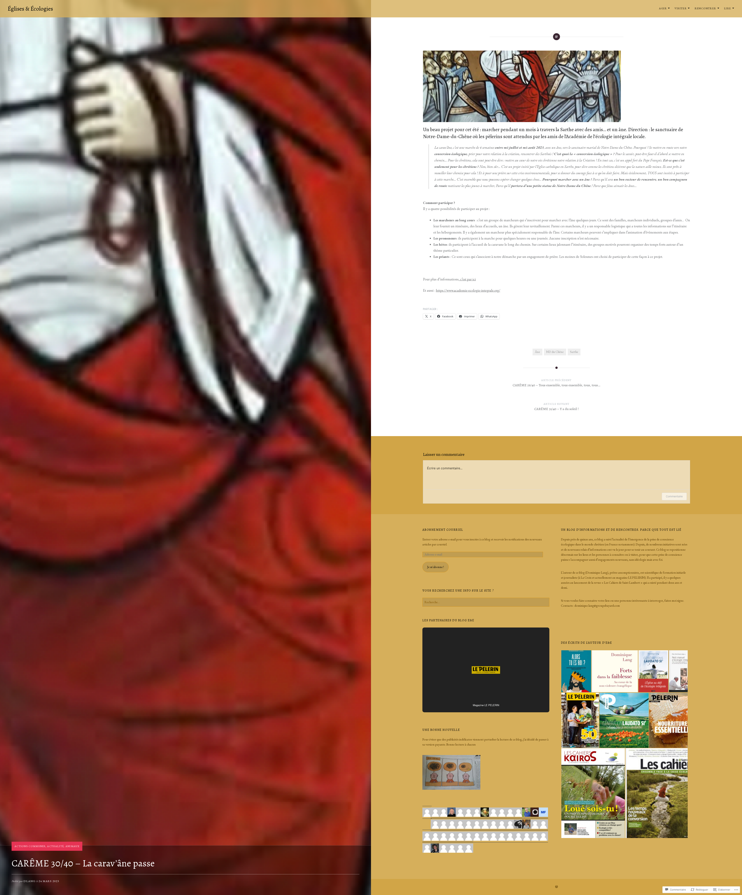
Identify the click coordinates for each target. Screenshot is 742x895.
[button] (576, 671)
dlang (30, 881)
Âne (537, 352)
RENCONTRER (705, 8)
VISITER (681, 8)
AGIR (663, 8)
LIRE (727, 8)
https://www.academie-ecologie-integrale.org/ (468, 290)
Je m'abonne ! (435, 567)
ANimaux (72, 846)
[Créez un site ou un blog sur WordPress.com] (556, 887)
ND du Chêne (555, 352)
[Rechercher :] (485, 602)
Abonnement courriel (442, 530)
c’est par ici (467, 279)
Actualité (55, 846)
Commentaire (674, 496)
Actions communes (30, 846)
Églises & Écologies (30, 9)
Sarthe (574, 352)
